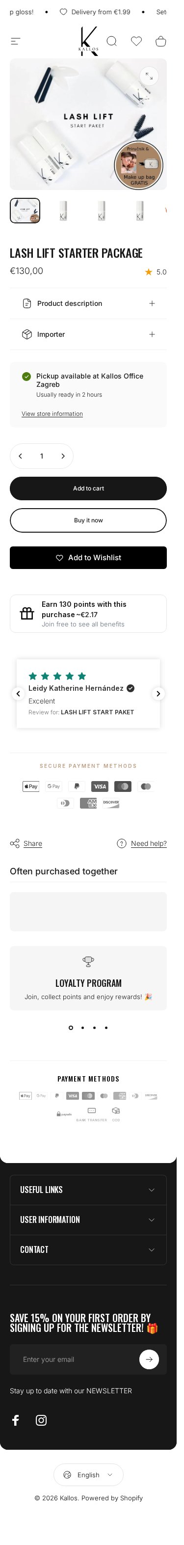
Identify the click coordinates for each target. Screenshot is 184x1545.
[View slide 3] (94, 1028)
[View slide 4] (106, 1028)
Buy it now (88, 520)
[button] (136, 41)
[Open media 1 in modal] (149, 76)
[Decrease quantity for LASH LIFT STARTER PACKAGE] (20, 456)
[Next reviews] (158, 693)
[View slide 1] (71, 1028)
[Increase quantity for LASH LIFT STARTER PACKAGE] (63, 456)
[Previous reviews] (18, 693)
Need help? (149, 843)
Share (33, 843)
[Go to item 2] (63, 210)
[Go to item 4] (140, 210)
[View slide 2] (82, 1028)
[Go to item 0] (25, 210)
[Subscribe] (149, 1359)
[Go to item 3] (101, 210)
